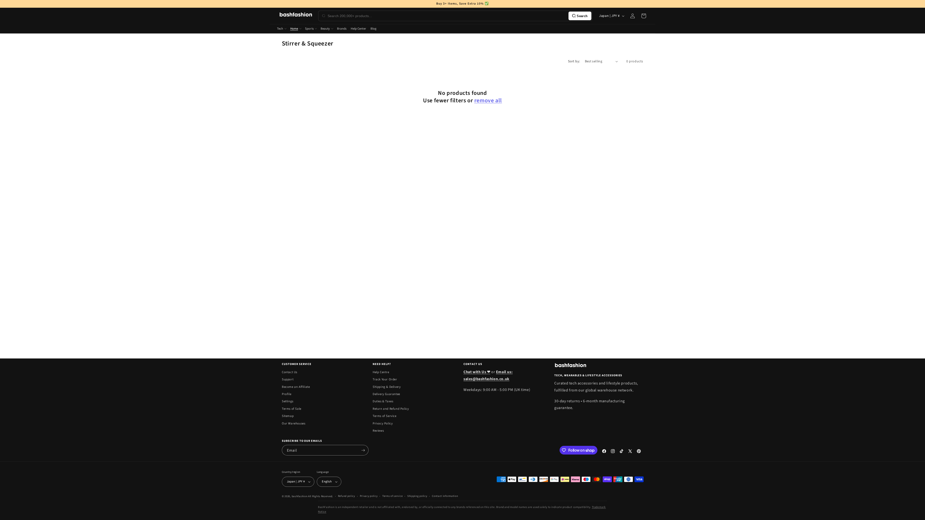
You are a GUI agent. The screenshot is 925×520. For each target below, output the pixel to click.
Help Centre (381, 372)
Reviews (378, 431)
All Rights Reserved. (320, 496)
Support (287, 379)
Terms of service (392, 496)
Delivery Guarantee (386, 394)
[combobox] (447, 16)
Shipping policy (417, 496)
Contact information (445, 496)
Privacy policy (369, 496)
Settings (287, 401)
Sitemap (288, 416)
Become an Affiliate (296, 387)
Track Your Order (385, 379)
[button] (643, 16)
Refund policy (346, 496)
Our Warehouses (293, 423)
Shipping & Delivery (387, 387)
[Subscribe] (363, 450)
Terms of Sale (291, 409)
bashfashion (300, 496)
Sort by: (574, 61)
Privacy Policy (383, 423)
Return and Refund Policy (391, 409)
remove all (488, 100)
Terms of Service (384, 416)
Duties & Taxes (383, 401)
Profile (286, 394)
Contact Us (289, 372)
